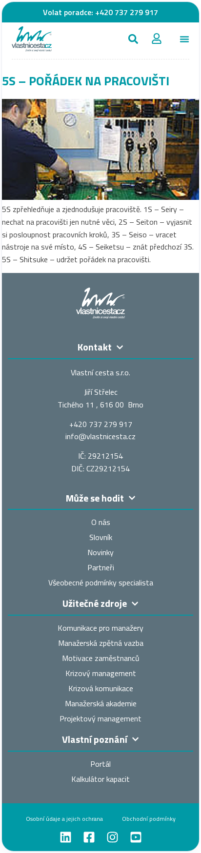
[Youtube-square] (136, 837)
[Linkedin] (66, 837)
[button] (133, 39)
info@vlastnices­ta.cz (100, 436)
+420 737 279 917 (126, 12)
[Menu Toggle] (184, 39)
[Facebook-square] (89, 837)
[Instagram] (112, 837)
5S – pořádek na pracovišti (85, 80)
